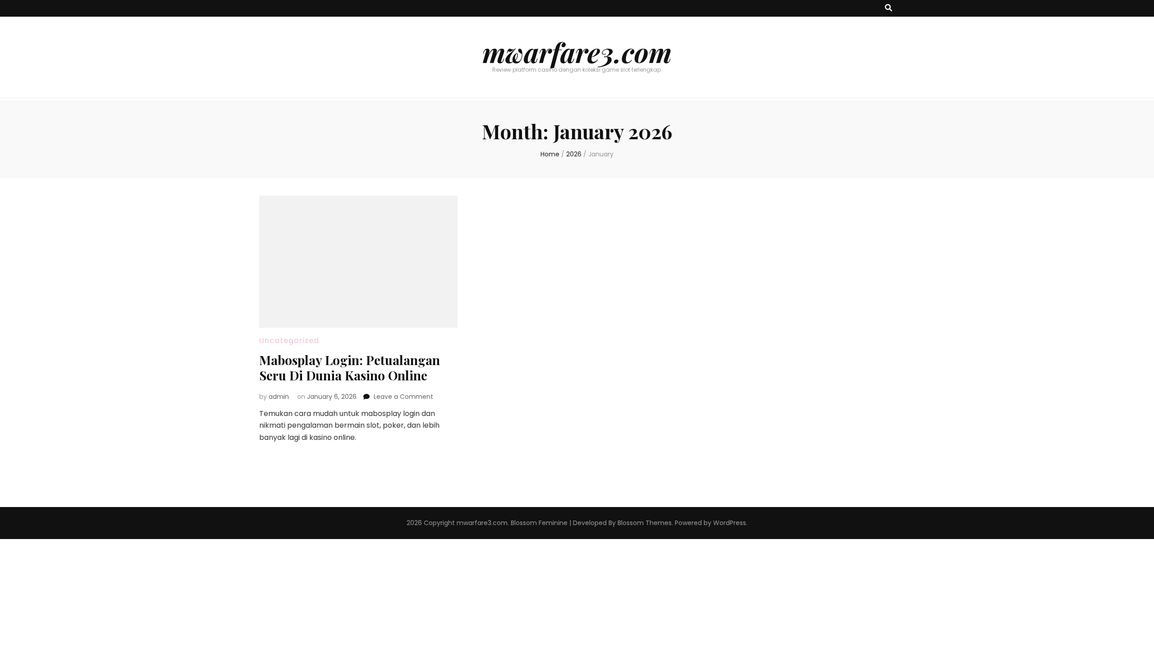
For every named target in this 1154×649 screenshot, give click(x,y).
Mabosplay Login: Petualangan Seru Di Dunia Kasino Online (349, 368)
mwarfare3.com (577, 52)
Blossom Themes (645, 522)
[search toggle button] (888, 8)
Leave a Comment (403, 396)
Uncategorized (289, 340)
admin (279, 396)
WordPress (729, 522)
